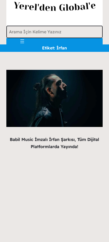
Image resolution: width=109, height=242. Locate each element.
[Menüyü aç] (22, 41)
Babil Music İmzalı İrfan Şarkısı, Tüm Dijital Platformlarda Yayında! (54, 143)
